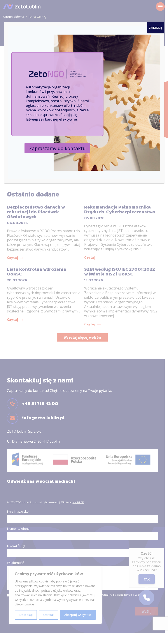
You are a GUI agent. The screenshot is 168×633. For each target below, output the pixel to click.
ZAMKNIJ (155, 27)
